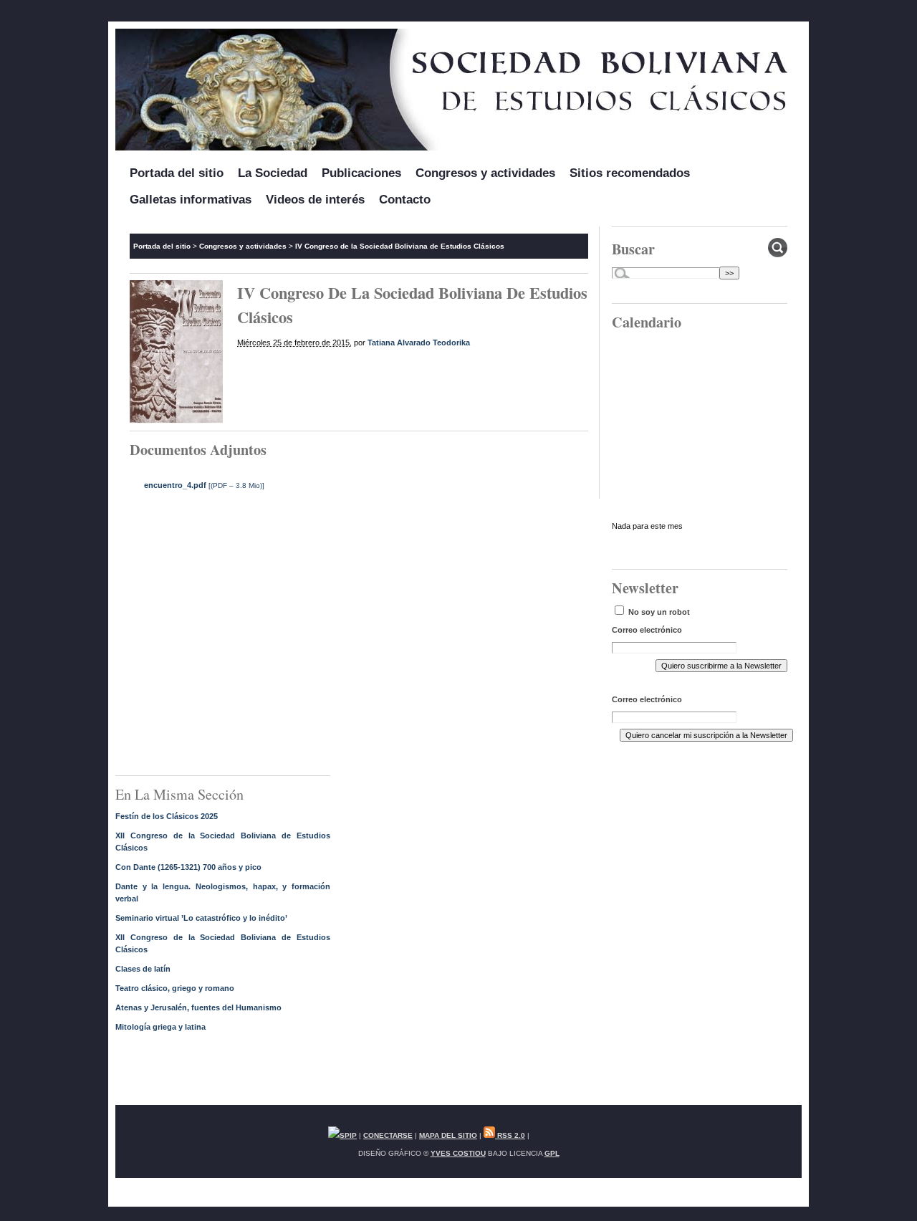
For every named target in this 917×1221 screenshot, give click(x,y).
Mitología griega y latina (160, 1027)
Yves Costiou (458, 1153)
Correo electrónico (647, 630)
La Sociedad (272, 173)
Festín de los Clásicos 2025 (166, 816)
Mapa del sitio (448, 1135)
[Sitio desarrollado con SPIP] (342, 1135)
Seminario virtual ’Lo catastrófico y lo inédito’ (201, 918)
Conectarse (388, 1135)
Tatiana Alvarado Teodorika (419, 342)
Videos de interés (315, 199)
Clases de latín (143, 968)
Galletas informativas (190, 199)
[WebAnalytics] (560, 1135)
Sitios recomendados (630, 173)
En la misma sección (179, 794)
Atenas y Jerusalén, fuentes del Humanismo (198, 1007)
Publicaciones (361, 173)
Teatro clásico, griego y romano (174, 988)
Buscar (633, 248)
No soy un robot (658, 612)
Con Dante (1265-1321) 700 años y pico (188, 867)
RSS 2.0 (510, 1135)
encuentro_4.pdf (175, 485)
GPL (552, 1153)
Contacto (405, 199)
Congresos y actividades (485, 173)
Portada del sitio (177, 173)
